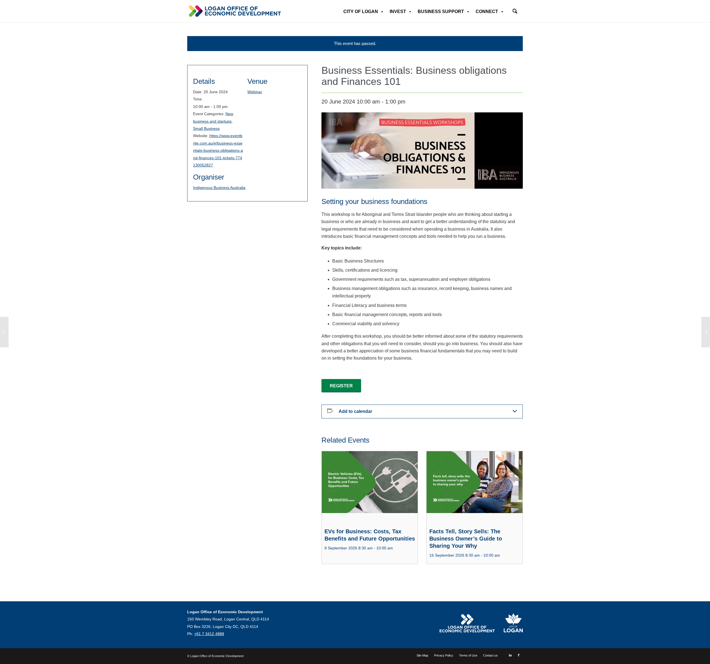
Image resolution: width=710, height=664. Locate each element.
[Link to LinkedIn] (510, 655)
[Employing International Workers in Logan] (4, 332)
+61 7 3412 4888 (209, 634)
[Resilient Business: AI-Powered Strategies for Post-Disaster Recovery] (705, 332)
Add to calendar (355, 411)
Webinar (254, 92)
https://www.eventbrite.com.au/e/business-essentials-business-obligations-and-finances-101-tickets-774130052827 (218, 150)
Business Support (441, 11)
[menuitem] (515, 9)
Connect (487, 11)
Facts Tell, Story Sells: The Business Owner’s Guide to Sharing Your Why (465, 538)
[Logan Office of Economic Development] (234, 11)
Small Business (206, 128)
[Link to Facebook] (518, 655)
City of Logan (360, 11)
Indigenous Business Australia (219, 187)
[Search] (515, 12)
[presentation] (370, 487)
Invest (398, 11)
